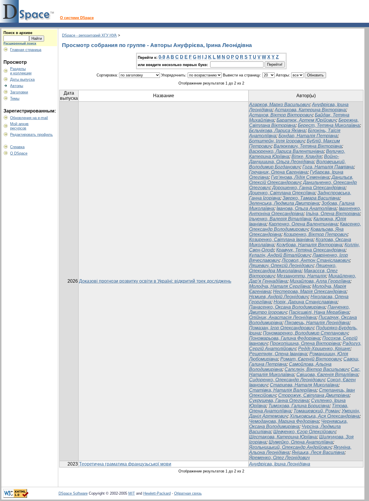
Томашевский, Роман (316, 410)
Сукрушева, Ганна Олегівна (279, 400)
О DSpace (18, 153)
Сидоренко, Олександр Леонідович (287, 379)
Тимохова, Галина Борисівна (299, 405)
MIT (131, 493)
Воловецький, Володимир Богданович (297, 164)
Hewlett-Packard (157, 493)
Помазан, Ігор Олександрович (281, 327)
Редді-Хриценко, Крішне (324, 348)
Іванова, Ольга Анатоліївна (306, 208)
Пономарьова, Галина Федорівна (284, 338)
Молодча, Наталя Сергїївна (279, 286)
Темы (14, 98)
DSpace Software (73, 493)
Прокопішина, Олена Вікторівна (305, 343)
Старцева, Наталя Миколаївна (304, 384)
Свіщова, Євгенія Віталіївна (327, 374)
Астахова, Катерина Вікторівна (310, 109)
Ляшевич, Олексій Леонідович (281, 265)
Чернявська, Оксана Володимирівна (298, 424)
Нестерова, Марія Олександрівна (309, 291)
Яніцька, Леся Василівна (318, 452)
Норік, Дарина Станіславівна (305, 301)
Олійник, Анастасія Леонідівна (282, 317)
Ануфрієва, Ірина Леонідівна (279, 463)
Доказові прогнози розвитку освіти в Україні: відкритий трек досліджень (155, 281)
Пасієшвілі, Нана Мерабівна (319, 312)
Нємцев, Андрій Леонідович (278, 296)
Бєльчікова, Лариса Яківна (277, 130)
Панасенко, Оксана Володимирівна (287, 307)
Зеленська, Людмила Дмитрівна (284, 203)
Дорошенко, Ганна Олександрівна (308, 187)
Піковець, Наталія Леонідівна (317, 322)
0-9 (162, 57)
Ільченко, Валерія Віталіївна (280, 218)
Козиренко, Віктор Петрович (315, 234)
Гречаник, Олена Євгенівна (278, 172)
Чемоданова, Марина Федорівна (284, 421)
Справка (17, 147)
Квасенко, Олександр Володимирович (305, 227)
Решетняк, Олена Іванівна (278, 353)
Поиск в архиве (17, 33)
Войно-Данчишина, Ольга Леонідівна (294, 159)
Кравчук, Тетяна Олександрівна (310, 249)
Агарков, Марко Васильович (279, 104)
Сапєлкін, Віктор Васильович (317, 369)
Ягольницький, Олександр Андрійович (290, 447)
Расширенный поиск (19, 43)
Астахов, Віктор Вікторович (280, 114)
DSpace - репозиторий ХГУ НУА (89, 35)
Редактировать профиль (31, 134)
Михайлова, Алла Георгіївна (320, 281)
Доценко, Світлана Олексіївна (282, 192)
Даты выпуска (22, 79)
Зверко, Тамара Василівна (311, 198)
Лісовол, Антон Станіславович (316, 260)
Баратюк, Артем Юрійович (306, 120)
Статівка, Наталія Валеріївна (283, 390)
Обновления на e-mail (29, 118)
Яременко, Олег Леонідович (279, 457)
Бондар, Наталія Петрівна (308, 135)
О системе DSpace (77, 18)
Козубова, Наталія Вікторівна (309, 244)
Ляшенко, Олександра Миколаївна (292, 268)
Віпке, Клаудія (306, 156)
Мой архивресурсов (19, 126)
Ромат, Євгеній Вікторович (310, 358)
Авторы (16, 86)
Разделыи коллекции (20, 71)
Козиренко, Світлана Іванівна (281, 239)
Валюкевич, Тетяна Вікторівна (308, 146)
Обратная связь (188, 493)
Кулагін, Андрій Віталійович (279, 255)
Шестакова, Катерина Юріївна (283, 436)
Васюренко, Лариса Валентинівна (286, 151)
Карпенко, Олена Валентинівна (303, 224)
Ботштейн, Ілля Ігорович (276, 140)
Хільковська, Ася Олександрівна (324, 416)
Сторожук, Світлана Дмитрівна (313, 395)
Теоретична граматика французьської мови (125, 463)
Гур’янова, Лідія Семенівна (300, 177)
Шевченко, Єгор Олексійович (304, 431)
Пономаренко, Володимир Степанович (305, 333)
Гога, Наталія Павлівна (328, 166)
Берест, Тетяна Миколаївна (329, 125)
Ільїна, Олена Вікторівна (333, 213)
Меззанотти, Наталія (301, 275)
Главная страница (25, 50)
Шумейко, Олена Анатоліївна (301, 442)
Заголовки (19, 92)
